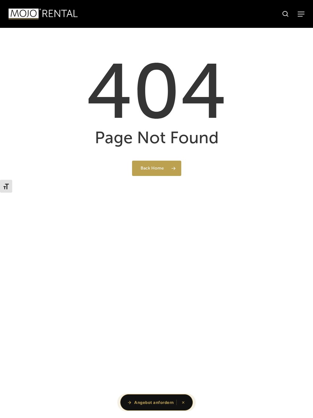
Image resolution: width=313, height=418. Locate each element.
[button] (301, 14)
